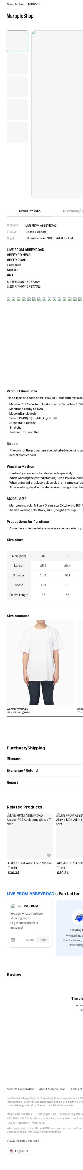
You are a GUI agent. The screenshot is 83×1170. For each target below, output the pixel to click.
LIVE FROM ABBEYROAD (41, 225)
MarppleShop (15, 4)
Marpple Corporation (20, 1089)
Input (43, 940)
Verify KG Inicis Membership (44, 1131)
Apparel (42, 232)
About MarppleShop (52, 1089)
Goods (30, 232)
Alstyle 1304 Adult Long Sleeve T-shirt (30, 865)
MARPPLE (34, 4)
